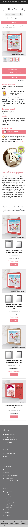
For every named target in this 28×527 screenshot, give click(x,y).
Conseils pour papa (9, 507)
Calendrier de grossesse (10, 495)
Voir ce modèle (14, 264)
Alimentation (8, 499)
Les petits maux (8, 501)
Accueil (3, 26)
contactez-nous (20, 141)
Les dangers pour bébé (10, 503)
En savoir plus (5, 525)
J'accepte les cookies (20, 523)
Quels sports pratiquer (10, 505)
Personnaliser (14, 69)
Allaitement (8, 497)
